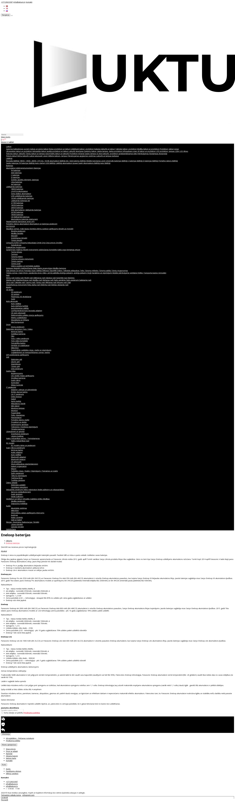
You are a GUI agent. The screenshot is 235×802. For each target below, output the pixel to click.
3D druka (9, 289)
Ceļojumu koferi (12, 243)
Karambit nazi (62, 278)
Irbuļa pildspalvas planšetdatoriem (24, 464)
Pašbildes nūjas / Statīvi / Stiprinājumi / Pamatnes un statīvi (34, 471)
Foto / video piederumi (20, 338)
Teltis (82, 270)
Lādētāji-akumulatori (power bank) (69, 163)
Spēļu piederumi (17, 473)
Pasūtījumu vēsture (13, 771)
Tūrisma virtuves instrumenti (22, 259)
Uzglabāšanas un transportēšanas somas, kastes (30, 352)
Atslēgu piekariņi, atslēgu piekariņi (73, 273)
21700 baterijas (17, 203)
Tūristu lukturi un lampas (35, 153)
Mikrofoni (15, 348)
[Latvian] (7, 6)
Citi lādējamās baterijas (20, 217)
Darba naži (19, 278)
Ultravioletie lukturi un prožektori (19, 151)
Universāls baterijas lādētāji (117, 161)
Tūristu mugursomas (119, 270)
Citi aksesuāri (16, 462)
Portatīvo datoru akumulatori (18, 224)
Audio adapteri (17, 452)
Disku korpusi (16, 396)
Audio (8, 506)
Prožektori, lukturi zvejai (169, 149)
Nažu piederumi (72, 280)
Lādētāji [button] (9, 158)
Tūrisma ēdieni (17, 256)
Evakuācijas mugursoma (15, 247)
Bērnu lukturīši (23, 156)
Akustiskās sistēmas (19, 508)
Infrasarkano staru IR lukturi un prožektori (139, 151)
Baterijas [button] (9, 165)
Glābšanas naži (39, 278)
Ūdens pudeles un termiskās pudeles (25, 266)
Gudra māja (10, 371)
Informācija (6, 734)
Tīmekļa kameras (18, 429)
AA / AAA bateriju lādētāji (76, 161)
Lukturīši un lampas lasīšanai (107, 156)
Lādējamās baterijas (14, 186)
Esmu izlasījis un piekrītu (22, 713)
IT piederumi (11, 387)
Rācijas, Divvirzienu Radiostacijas (19, 522)
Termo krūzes (16, 252)
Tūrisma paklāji (105, 270)
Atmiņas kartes (17, 331)
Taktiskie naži (19, 282)
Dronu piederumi (17, 327)
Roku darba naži (34, 285)
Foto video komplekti (19, 341)
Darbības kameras (18, 334)
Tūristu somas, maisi (14, 273)
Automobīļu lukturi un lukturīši (57, 153)
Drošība (59, 243)
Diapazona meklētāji (19, 503)
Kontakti (29, 2)
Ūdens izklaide (11, 482)
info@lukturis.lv (19, 2)
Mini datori (15, 406)
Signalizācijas (16, 245)
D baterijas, (15, 177)
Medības (46, 499)
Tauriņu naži (30, 282)
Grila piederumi (17, 369)
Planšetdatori (16, 417)
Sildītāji (39, 270)
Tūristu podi (15, 263)
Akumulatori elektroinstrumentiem (20, 168)
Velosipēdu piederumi (15, 489)
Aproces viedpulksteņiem (21, 492)
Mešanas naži (48, 280)
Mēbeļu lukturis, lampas (58, 156)
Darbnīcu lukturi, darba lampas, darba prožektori (103, 151)
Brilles (140, 273)
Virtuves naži (62, 282)
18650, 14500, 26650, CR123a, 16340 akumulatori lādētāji (43, 161)
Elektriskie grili (16, 359)
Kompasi (10, 268)
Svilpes (60, 270)
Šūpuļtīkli (53, 270)
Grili (7, 357)
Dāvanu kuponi (12, 756)
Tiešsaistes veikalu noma (11, 795)
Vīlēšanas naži (51, 282)
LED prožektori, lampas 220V (168, 151)
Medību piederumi (18, 501)
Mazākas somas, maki (15, 229)
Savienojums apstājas (19, 424)
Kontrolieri (15, 382)
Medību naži (38, 280)
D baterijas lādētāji (151, 161)
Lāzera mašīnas (17, 436)
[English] (7, 8)
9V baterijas (15, 170)
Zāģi (69, 282)
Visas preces (11, 749)
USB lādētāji (51, 163)
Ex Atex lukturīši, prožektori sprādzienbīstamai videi (117, 153)
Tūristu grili (15, 366)
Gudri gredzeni (16, 494)
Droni (8, 324)
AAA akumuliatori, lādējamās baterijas (26, 210)
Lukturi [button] (8, 146)
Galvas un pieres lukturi (39, 149)
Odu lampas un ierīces (15, 270)
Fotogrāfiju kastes (18, 343)
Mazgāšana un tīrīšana (20, 320)
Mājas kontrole (17, 385)
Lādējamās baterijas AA (20, 200)
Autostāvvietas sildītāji (20, 308)
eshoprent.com (28, 795)
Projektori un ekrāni (19, 422)
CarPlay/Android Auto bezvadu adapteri (26, 310)
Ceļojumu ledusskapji (28, 243)
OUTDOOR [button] (10, 226)
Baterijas (37, 168)
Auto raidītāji (16, 303)
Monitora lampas (18, 408)
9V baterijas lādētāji (27, 163)
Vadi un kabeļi (16, 520)
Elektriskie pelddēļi (18, 485)
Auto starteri (40, 163)
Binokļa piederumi (18, 231)
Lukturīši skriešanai (76, 151)
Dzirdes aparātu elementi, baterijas (25, 180)
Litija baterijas (16, 182)
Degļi (89, 273)
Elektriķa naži (46, 285)
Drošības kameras (18, 378)
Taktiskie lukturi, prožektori (126, 149)
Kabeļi (13, 399)
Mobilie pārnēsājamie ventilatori (125, 273)
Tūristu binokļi (16, 240)
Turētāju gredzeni (18, 480)
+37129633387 (7, 2)
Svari (8, 448)
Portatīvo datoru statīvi (20, 420)
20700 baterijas (17, 212)
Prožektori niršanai (77, 153)
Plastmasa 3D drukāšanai (21, 296)
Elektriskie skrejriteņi (14, 329)
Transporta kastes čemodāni (154, 273)
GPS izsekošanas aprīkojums (17, 355)
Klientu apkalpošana (9, 745)
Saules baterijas (12, 163)
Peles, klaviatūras (18, 415)
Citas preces (51, 243)
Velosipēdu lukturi (39, 151)
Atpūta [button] (8, 287)
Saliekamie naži (85, 280)
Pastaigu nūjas (30, 270)
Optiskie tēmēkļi (17, 527)
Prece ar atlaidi (12, 751)
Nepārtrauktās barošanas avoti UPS (20, 221)
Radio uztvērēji (17, 517)
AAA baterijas (16, 173)
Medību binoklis (17, 233)
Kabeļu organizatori (19, 466)
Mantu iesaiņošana (45, 268)
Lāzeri (45, 156)
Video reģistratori (31, 489)
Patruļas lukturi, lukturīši (15, 153)
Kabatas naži (51, 278)
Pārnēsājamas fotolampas (148, 153)
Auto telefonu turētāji (19, 306)
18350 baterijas (17, 205)
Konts (4, 765)
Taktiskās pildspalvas (71, 270)
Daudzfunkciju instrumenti (16, 285)
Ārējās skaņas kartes (19, 392)
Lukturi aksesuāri (36, 156)
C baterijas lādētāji (135, 161)
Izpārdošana (11, 529)
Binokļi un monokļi (66, 229)
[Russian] (7, 11)
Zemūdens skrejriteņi (19, 487)
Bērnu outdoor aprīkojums (48, 229)
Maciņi (13, 468)
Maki (35, 268)
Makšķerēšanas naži (24, 280)
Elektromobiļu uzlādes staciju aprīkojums (27, 315)
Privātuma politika (13, 740)
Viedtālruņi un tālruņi (14, 499)
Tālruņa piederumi (17, 448)
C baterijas (15, 175)
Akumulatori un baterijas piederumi (43, 224)
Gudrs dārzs (15, 380)
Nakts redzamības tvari (20, 441)
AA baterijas (16, 184)
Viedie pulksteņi (17, 496)
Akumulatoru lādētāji (91, 163)
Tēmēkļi (36, 522)
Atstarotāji (163, 153)
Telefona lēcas (17, 478)
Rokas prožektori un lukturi (59, 149)
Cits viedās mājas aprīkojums (22, 376)
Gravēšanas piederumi (20, 434)
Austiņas (14, 515)
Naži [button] (8, 275)
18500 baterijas (17, 214)
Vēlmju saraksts (12, 773)
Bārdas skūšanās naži (59, 285)
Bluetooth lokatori (18, 459)
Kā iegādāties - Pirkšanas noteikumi (20, 738)
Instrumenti (34, 249)
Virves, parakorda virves (32, 273)
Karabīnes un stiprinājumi (102, 273)
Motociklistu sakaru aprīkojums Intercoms (27, 513)
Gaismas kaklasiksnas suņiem (18, 149)
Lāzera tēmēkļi (17, 524)
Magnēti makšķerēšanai (23, 268)
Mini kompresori (17, 322)
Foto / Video (28, 329)
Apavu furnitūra (30, 229)
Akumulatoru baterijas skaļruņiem (24, 219)
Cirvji (44, 243)
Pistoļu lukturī (11, 156)
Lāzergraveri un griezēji (15, 431)
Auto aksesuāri (12, 301)
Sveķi (13, 299)
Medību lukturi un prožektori (148, 149)
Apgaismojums (17, 373)
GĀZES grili (15, 362)
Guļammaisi (11, 249)
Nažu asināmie (60, 280)
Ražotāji (9, 753)
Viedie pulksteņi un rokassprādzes (51, 489)
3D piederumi (16, 292)
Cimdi (39, 243)
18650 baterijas (17, 189)
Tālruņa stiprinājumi (19, 475)
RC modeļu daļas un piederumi (23, 445)
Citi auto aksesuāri (18, 313)
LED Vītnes (184, 151)
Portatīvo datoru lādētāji (168, 161)
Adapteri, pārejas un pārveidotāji (24, 389)
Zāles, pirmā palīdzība (51, 273)
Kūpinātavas (16, 364)
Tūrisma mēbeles (92, 270)
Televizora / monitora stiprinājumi (24, 427)
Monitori (14, 410)
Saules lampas (91, 153)
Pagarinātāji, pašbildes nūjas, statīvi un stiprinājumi (31, 350)
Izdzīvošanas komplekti (48, 249)
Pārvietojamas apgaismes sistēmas (82, 156)
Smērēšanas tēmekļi (19, 238)
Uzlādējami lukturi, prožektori (82, 149)
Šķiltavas (46, 270)
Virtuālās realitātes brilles (33, 499)
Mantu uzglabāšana (19, 317)
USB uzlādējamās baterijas (21, 196)
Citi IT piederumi (17, 394)
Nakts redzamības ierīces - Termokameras (23, 438)
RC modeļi (10, 443)
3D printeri (15, 294)
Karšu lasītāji (16, 401)
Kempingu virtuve (73, 249)
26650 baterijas (17, 207)
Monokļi (14, 236)
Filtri (12, 336)
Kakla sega (61, 249)
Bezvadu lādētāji (13, 161)
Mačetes (71, 278)
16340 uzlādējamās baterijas (22, 198)
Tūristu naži (40, 282)
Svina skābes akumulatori (21, 193)
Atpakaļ (4, 551)
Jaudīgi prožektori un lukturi (58, 151)
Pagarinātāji (15, 413)
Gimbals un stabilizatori (20, 345)
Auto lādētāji (105, 163)
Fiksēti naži (28, 278)
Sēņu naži (10, 282)
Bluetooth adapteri (18, 457)
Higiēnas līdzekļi (22, 249)
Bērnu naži (10, 278)
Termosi (14, 254)
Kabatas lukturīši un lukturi (104, 149)
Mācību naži (11, 280)
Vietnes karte (11, 758)
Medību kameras (59, 268)
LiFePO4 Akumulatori (19, 191)
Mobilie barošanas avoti (96, 161)
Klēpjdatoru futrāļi (18, 403)
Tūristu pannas (17, 261)
